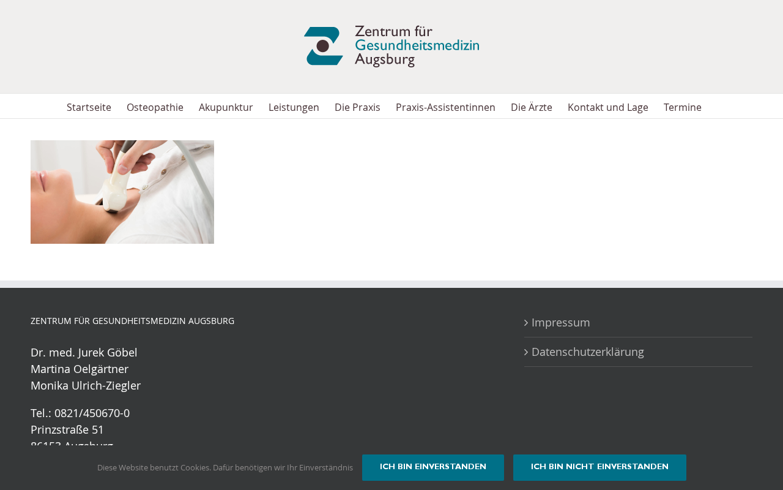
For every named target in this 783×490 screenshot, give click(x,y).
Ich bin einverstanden (433, 468)
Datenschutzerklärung (588, 351)
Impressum (561, 322)
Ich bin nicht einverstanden (600, 468)
